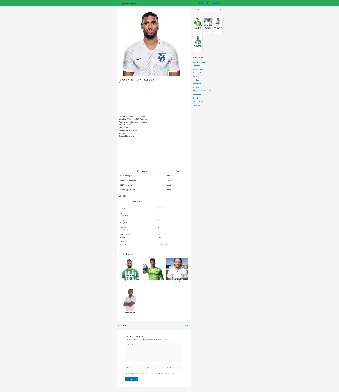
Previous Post (122, 325)
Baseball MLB (198, 69)
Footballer (122, 83)
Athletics (196, 66)
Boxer (195, 76)
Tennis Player (198, 101)
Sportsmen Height (128, 3)
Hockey (196, 87)
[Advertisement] (133, 99)
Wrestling (196, 105)
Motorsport (197, 94)
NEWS (208, 3)
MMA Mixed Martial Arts (202, 91)
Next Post (187, 325)
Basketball (197, 73)
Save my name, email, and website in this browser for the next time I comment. (152, 374)
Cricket (196, 80)
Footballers (217, 3)
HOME (201, 3)
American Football (200, 62)
